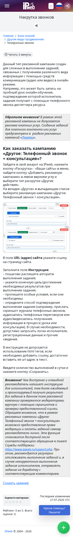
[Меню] (7, 6)
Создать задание (16, 483)
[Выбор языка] (59, 6)
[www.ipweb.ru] (28, 5)
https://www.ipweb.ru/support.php (28, 449)
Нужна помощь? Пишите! (54, 510)
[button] (36, 26)
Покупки (28, 137)
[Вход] (67, 6)
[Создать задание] (63, 527)
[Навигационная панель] (51, 6)
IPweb (9, 531)
